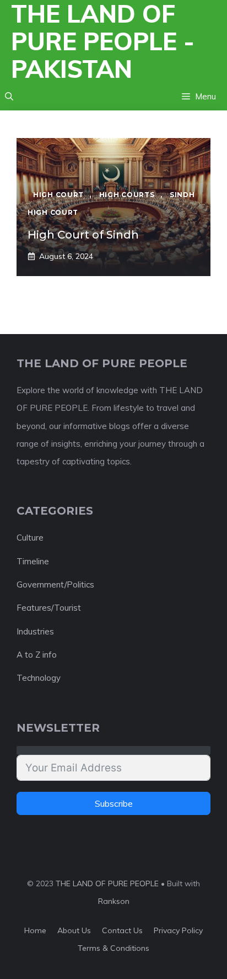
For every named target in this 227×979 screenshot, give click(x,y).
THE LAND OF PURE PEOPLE (107, 883)
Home (35, 930)
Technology (39, 678)
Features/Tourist (49, 607)
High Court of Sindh (83, 234)
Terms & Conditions (113, 948)
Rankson (113, 901)
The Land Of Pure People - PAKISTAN (102, 41)
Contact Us (122, 930)
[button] (9, 96)
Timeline (33, 561)
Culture (30, 537)
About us (74, 930)
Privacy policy (178, 930)
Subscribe (114, 803)
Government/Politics (55, 584)
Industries (35, 631)
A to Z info (37, 654)
